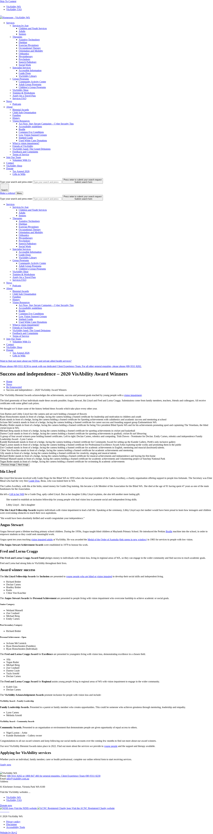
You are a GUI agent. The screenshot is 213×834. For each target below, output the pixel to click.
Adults (22, 31)
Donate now (6, 805)
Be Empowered (14, 387)
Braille (22, 129)
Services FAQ (19, 98)
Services (10, 22)
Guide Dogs (25, 73)
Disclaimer (11, 824)
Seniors (22, 34)
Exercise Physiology (29, 45)
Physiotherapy (26, 56)
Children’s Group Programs (32, 87)
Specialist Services (21, 67)
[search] (47, 182)
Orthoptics (24, 53)
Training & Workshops (23, 93)
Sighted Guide (26, 137)
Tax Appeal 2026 (20, 171)
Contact (10, 163)
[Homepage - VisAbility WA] (15, 17)
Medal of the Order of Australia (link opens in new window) (117, 539)
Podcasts (16, 104)
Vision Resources (21, 121)
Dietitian (23, 42)
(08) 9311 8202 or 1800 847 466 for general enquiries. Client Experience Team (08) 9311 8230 (53, 776)
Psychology (24, 59)
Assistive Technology (29, 39)
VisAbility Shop (20, 90)
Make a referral (7, 193)
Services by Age (20, 25)
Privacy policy (13, 821)
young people (110, 746)
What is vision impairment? (25, 143)
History (16, 118)
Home (9, 381)
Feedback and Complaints (25, 151)
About (9, 107)
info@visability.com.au (17, 778)
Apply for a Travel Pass (24, 95)
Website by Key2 (8, 832)
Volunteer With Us (21, 160)
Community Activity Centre (32, 81)
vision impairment (133, 395)
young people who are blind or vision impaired (89, 576)
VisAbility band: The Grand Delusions (31, 149)
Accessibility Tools (15, 827)
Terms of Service (20, 154)
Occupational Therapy (30, 48)
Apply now (5, 764)
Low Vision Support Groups (33, 135)
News (9, 101)
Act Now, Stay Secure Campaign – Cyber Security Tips (46, 123)
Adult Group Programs (30, 84)
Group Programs (20, 79)
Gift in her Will (16, 494)
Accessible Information (30, 70)
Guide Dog (33, 481)
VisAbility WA (13, 6)
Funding (16, 115)
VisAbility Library (28, 76)
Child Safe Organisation (24, 112)
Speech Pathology (27, 62)
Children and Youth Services (33, 28)
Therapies (17, 36)
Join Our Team (13, 157)
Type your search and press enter (16, 182)
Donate (9, 168)
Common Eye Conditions (31, 132)
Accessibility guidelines (30, 126)
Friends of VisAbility (22, 146)
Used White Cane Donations (33, 140)
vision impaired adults (42, 539)
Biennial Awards (20, 109)
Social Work (25, 65)
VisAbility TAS (14, 9)
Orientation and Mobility (31, 51)
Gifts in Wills (18, 174)
